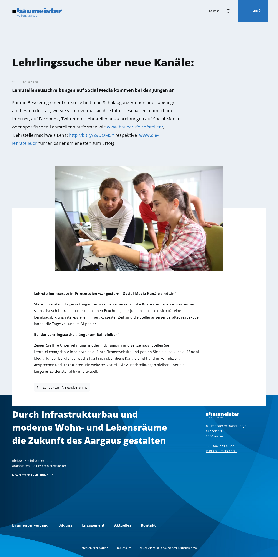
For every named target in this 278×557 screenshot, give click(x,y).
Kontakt (214, 11)
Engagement (93, 525)
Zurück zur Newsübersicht (65, 387)
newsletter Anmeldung (30, 475)
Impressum (124, 548)
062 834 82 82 (223, 446)
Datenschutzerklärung (94, 548)
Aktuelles (122, 525)
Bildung (65, 525)
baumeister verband (30, 525)
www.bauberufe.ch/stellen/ (135, 127)
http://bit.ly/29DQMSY (91, 135)
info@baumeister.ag (221, 451)
